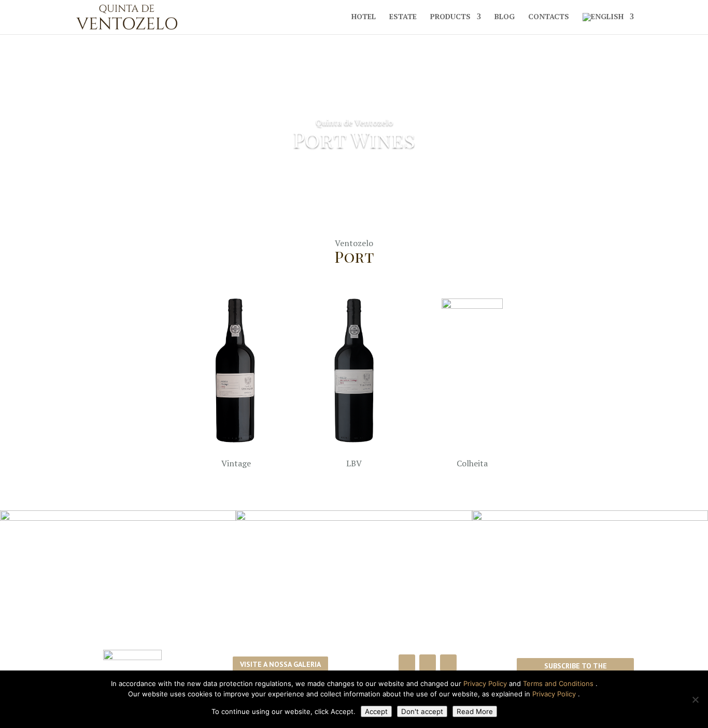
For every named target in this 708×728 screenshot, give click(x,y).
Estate (403, 17)
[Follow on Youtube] (448, 662)
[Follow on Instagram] (427, 662)
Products (450, 17)
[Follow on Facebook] (407, 662)
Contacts (548, 17)
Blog (504, 17)
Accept (376, 711)
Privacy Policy (486, 683)
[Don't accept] (695, 699)
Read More (475, 711)
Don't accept (422, 711)
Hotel (363, 17)
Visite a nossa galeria (280, 664)
